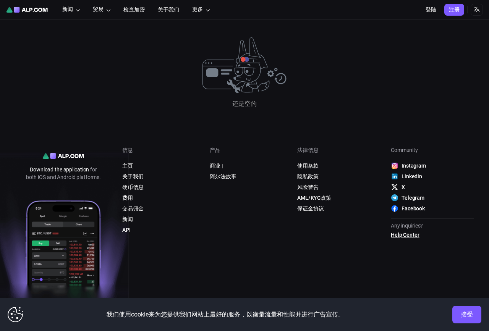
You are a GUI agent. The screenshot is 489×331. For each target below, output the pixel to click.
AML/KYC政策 (314, 198)
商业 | (216, 166)
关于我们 (133, 176)
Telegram (413, 198)
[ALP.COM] (27, 9)
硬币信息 (133, 187)
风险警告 (308, 187)
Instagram (414, 166)
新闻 (127, 219)
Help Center (405, 235)
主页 (127, 166)
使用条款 (308, 166)
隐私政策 (308, 176)
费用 (127, 198)
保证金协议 (310, 208)
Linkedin (412, 176)
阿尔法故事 (223, 176)
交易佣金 (133, 208)
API (126, 230)
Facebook (413, 208)
